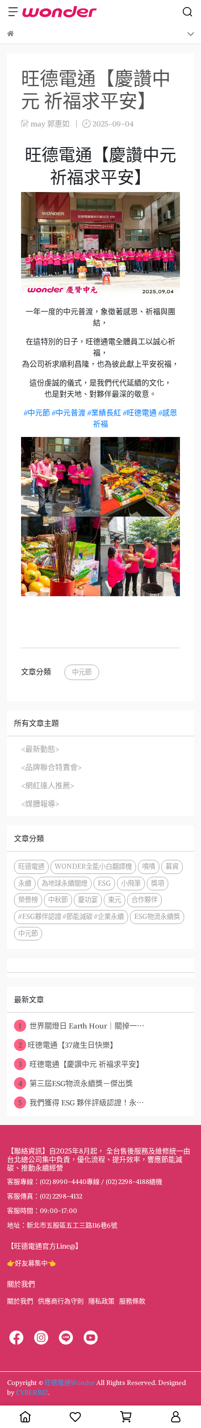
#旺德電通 (140, 412)
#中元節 (37, 412)
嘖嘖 (148, 866)
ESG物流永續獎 (157, 916)
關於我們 (20, 1301)
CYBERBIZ (32, 1392)
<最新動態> (40, 749)
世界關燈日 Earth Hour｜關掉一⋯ (81, 1025)
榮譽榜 (28, 899)
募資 (172, 866)
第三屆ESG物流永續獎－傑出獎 (75, 1083)
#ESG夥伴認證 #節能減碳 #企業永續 (71, 916)
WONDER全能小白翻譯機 (93, 866)
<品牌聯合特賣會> (51, 767)
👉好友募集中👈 (31, 1263)
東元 (114, 899)
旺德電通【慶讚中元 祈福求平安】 (81, 1064)
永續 (24, 883)
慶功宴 (88, 899)
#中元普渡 (69, 412)
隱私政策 (101, 1301)
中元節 (82, 672)
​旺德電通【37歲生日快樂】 (67, 1045)
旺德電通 (31, 866)
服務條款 (132, 1301)
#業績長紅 (104, 412)
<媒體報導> (40, 803)
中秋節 (58, 899)
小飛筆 (131, 883)
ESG (104, 883)
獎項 (157, 883)
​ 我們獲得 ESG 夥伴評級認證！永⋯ (81, 1102)
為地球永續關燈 (64, 883)
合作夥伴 (144, 899)
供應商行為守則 (61, 1301)
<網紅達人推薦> (47, 785)
